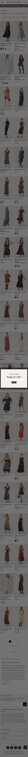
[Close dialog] (26, 370)
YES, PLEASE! (14, 382)
